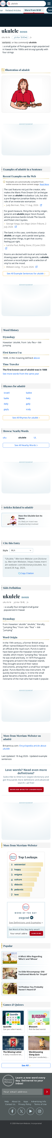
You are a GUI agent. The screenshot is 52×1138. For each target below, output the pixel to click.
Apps (26, 1101)
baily (28, 398)
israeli (7, 392)
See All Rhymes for (25, 417)
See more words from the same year (21, 373)
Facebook (12, 1111)
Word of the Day (26, 913)
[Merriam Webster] (26, 907)
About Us (16, 1101)
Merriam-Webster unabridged (26, 789)
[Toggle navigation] (49, 4)
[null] (31, 917)
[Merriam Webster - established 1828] (3, 4)
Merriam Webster (8, 1080)
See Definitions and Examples (25, 922)
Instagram (39, 1111)
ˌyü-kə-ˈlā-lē (19, 37)
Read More (44, 184)
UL (35, 437)
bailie (6, 398)
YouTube (30, 1111)
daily (6, 403)
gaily (28, 403)
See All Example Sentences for (25, 273)
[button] (33, 10)
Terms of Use (40, 1104)
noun (23, 31)
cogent (24, 918)
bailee (29, 392)
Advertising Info (39, 1101)
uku (4, 437)
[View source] (41, 205)
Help (7, 1101)
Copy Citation (27, 573)
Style (5, 550)
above (37, 357)
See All (25, 1065)
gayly (6, 409)
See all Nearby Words (25, 445)
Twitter (21, 1111)
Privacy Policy (25, 1104)
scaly (28, 409)
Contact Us (10, 1104)
